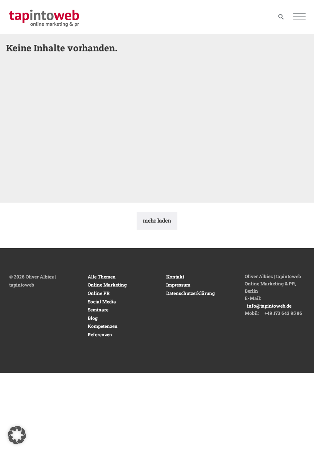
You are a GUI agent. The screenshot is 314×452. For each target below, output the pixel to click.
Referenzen (100, 334)
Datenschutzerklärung (190, 293)
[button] (17, 435)
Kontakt (175, 276)
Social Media (102, 301)
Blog (93, 318)
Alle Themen (102, 276)
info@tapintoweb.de (269, 306)
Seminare (98, 309)
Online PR (99, 293)
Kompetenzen (103, 326)
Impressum (178, 285)
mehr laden (157, 220)
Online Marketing (107, 285)
